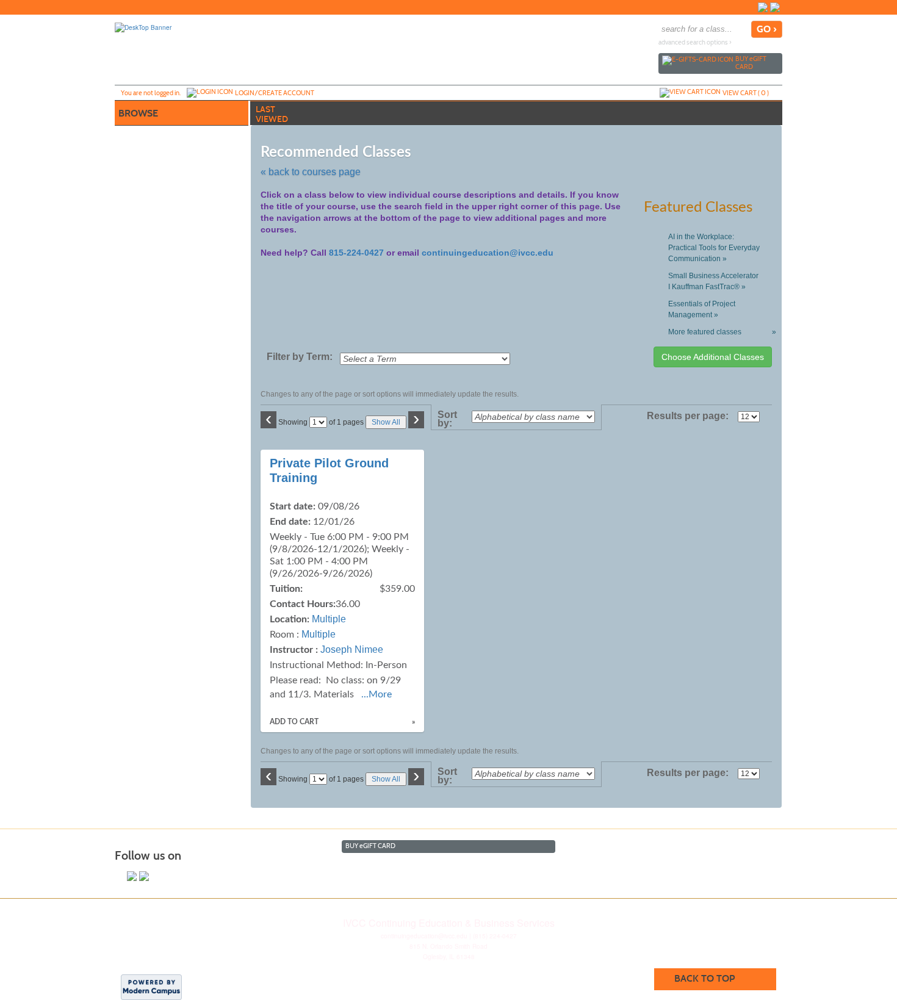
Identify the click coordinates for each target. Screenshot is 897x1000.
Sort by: (447, 419)
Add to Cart (294, 721)
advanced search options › (695, 42)
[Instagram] (775, 7)
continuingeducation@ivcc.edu (487, 252)
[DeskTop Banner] (143, 27)
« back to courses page (311, 172)
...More (376, 694)
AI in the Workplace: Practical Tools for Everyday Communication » (714, 247)
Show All (386, 422)
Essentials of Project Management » (701, 309)
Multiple (329, 619)
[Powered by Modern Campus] (151, 986)
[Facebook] (763, 7)
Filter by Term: (300, 357)
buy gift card (750, 62)
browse (138, 113)
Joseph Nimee (351, 649)
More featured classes (719, 332)
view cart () (745, 92)
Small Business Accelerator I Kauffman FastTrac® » (713, 281)
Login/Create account (274, 92)
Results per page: (691, 416)
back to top (704, 978)
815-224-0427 (356, 252)
